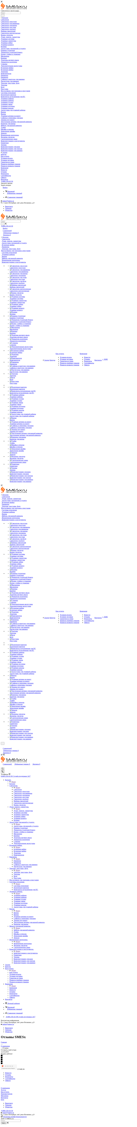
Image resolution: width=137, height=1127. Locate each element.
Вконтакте (9, 206)
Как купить (13, 972)
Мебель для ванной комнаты (24, 930)
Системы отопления (21, 886)
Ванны (16, 913)
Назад (14, 782)
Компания (13, 988)
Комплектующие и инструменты (26, 953)
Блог (2, 1099)
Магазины (4, 1096)
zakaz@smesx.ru (8, 201)
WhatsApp (8, 210)
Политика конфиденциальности (15, 1117)
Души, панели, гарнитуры (23, 811)
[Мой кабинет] (2, 746)
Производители (6, 1094)
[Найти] (2, 15)
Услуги (3, 1090)
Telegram (8, 208)
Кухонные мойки (20, 849)
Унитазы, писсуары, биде (23, 872)
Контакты (4, 1098)
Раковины (17, 861)
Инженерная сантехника (23, 943)
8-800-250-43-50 (7, 181)
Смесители (18, 789)
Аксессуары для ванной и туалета (26, 826)
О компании (5, 1088)
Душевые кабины (20, 895)
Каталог (12, 784)
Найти (4, 1123)
